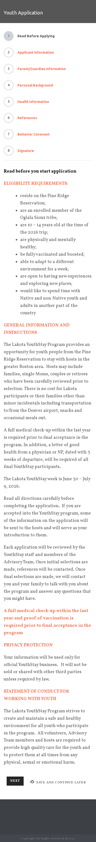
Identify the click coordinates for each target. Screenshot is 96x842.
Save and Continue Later (60, 782)
